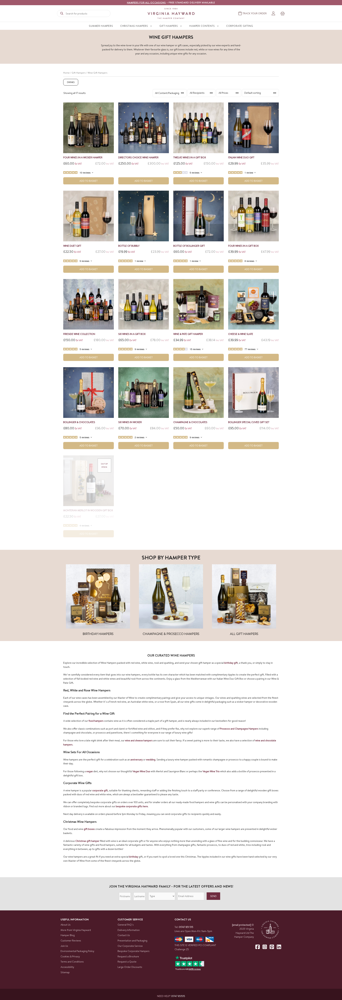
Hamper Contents (202, 26)
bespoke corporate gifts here (132, 806)
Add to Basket (88, 181)
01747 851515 (178, 996)
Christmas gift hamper (87, 841)
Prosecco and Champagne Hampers (239, 728)
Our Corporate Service (130, 946)
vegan (89, 771)
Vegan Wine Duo (141, 771)
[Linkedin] (278, 946)
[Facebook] (257, 946)
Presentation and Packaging (132, 940)
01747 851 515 (186, 927)
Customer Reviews (71, 940)
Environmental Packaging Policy (77, 951)
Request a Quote (127, 961)
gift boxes (89, 829)
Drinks (70, 82)
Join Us (64, 946)
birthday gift (231, 663)
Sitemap (65, 972)
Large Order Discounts (130, 967)
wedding (150, 759)
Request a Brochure (128, 956)
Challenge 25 (182, 949)
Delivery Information (129, 930)
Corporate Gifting (239, 26)
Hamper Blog (68, 935)
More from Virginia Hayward (76, 930)
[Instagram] (264, 946)
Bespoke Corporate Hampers (133, 951)
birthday (133, 856)
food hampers (96, 721)
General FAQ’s (126, 924)
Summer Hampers (101, 26)
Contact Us (124, 935)
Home (66, 72)
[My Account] (273, 13)
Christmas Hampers (134, 26)
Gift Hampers (168, 26)
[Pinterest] (271, 946)
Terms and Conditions (72, 961)
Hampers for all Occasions (146, 2)
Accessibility (67, 967)
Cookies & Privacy (70, 956)
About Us (66, 924)
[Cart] (282, 13)
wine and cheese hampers (139, 740)
